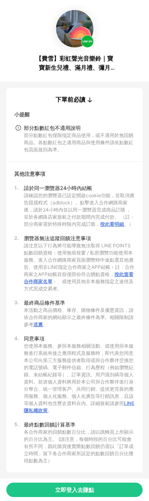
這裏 (38, 324)
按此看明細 (112, 224)
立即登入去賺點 (74, 489)
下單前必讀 (70, 99)
